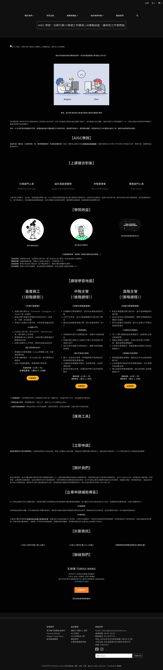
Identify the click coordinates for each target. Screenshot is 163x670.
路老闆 (119, 666)
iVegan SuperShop (55, 636)
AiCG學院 (75, 633)
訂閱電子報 (137, 655)
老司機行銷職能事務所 (56, 630)
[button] (29, 15)
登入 (153, 3)
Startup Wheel (53, 633)
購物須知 (75, 639)
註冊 (147, 3)
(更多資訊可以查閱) (81, 581)
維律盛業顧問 (52, 639)
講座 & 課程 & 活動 (79, 630)
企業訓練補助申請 (78, 641)
